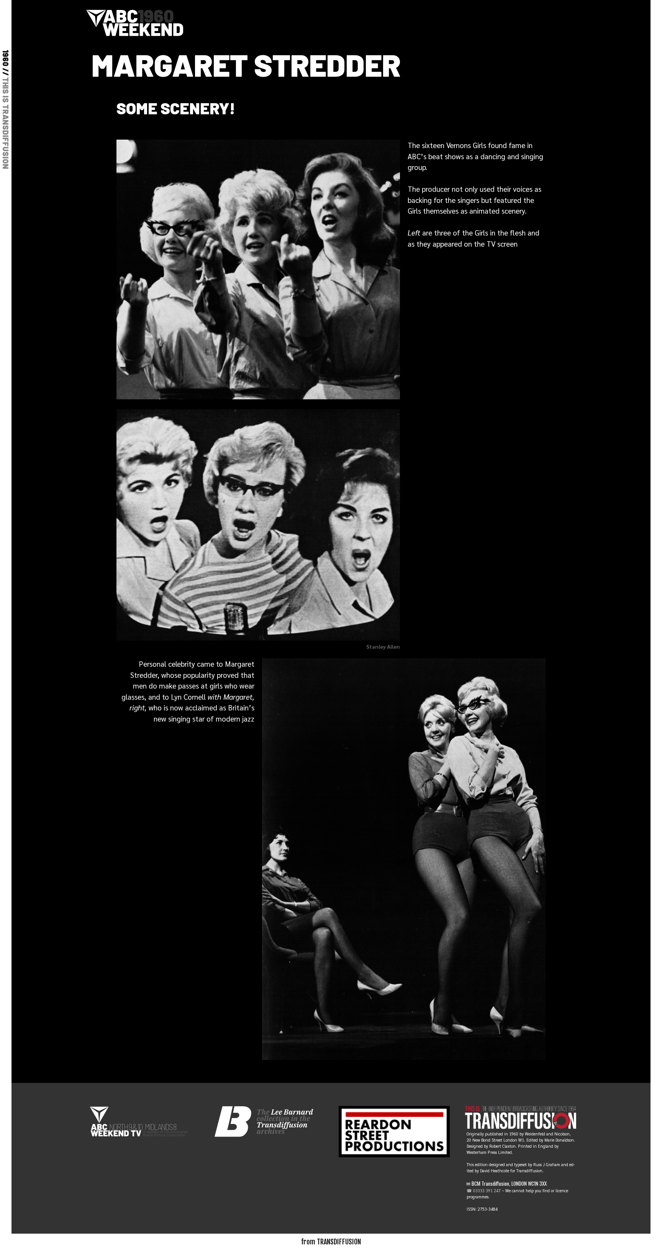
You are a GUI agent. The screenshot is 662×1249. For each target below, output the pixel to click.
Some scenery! (175, 107)
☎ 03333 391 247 (484, 1190)
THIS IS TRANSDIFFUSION (5, 123)
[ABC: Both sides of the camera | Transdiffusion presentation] (135, 21)
